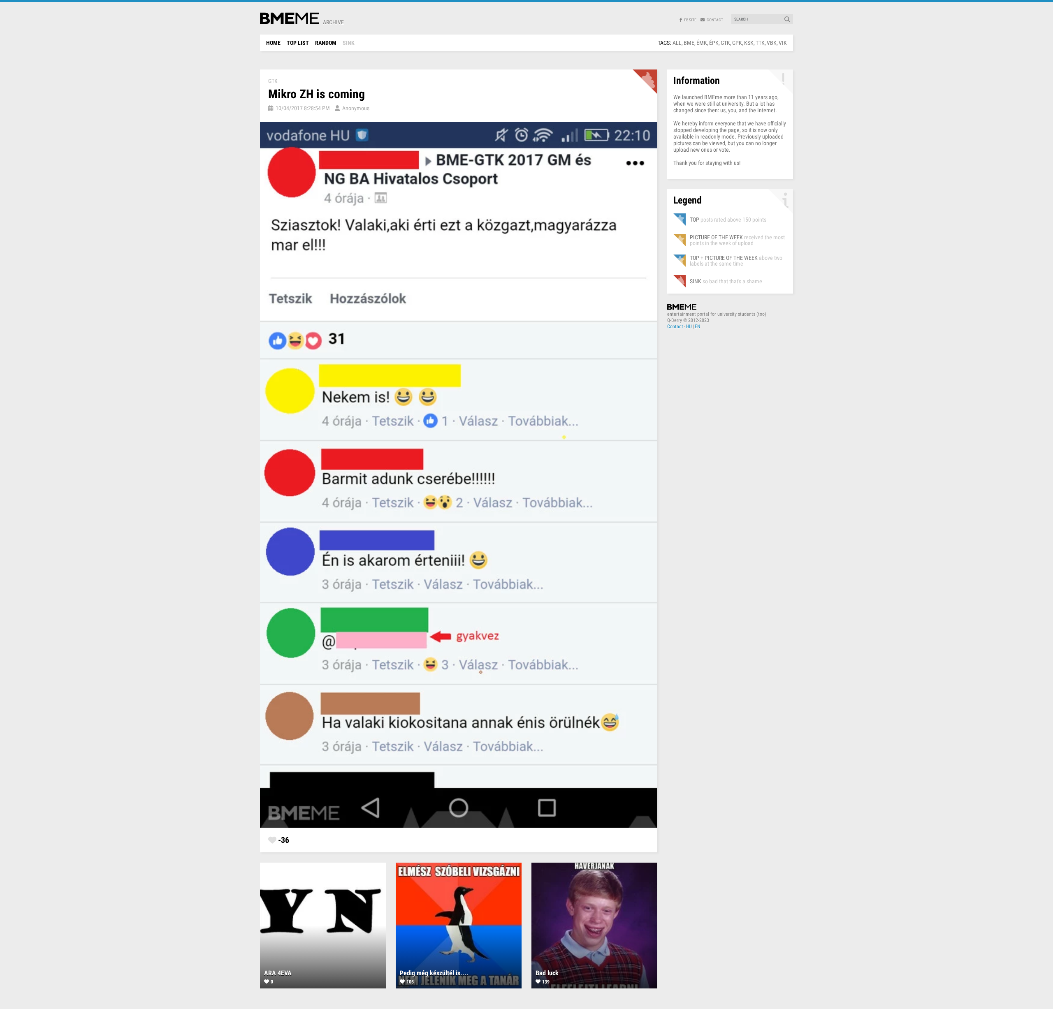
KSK (749, 42)
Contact (675, 326)
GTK (725, 42)
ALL (677, 42)
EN (697, 326)
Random (325, 42)
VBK (772, 42)
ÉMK (701, 42)
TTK (760, 42)
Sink (349, 42)
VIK (783, 42)
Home (273, 42)
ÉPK (714, 42)
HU (689, 326)
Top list (298, 42)
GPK (737, 42)
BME (689, 42)
